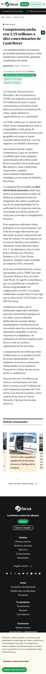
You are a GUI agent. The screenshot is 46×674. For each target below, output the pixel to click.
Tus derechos (23, 606)
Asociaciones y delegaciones (23, 631)
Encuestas (23, 595)
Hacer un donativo (23, 528)
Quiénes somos (23, 627)
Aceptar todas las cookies (14, 670)
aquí (14, 652)
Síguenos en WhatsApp (13, 79)
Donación (36, 4)
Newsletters (23, 558)
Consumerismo (23, 554)
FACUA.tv (23, 550)
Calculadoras (23, 614)
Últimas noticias (23, 541)
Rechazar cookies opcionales (16, 661)
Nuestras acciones (23, 545)
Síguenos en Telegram (12, 83)
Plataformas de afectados (23, 591)
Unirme (24, 4)
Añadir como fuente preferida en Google (20, 75)
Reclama (23, 610)
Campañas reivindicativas (23, 587)
